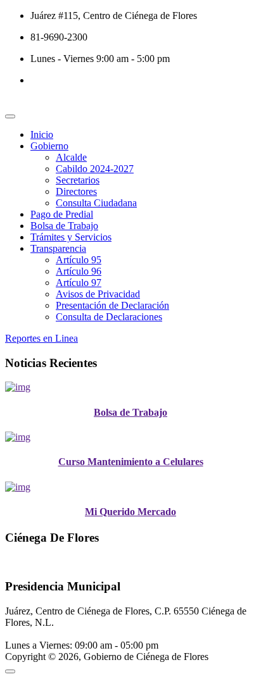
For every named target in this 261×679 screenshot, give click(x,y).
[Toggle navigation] (10, 116)
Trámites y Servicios (70, 237)
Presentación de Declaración (112, 305)
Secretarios (77, 180)
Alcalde (71, 157)
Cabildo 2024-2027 (95, 168)
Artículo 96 (78, 271)
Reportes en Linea (41, 338)
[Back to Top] (10, 671)
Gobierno (49, 145)
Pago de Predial (61, 214)
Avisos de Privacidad (98, 294)
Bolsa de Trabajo (64, 225)
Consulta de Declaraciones (109, 316)
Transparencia (58, 248)
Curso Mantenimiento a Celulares (130, 461)
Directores (76, 191)
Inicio (41, 134)
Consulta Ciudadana (96, 202)
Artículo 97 (78, 282)
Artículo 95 (78, 259)
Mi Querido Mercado (130, 511)
